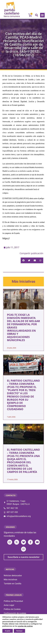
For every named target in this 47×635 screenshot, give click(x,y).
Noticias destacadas (13, 575)
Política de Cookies (12, 609)
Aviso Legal (9, 605)
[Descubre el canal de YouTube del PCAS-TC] (37, 542)
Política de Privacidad (13, 601)
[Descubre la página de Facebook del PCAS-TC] (30, 542)
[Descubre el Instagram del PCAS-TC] (9, 542)
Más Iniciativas (23, 281)
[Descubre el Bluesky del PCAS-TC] (23, 542)
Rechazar (19, 631)
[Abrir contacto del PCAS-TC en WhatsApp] (23, 549)
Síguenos (10, 527)
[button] (42, 15)
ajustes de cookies (25, 626)
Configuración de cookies (15, 613)
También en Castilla (12, 583)
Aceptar (7, 631)
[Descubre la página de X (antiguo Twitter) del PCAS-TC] (16, 542)
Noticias (10, 569)
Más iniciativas (10, 579)
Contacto (10, 495)
